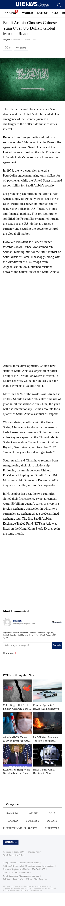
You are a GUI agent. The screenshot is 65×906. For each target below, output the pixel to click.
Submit (57, 645)
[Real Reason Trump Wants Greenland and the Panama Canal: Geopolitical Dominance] (17, 759)
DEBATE (52, 820)
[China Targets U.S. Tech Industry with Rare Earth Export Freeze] (17, 695)
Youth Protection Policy (14, 855)
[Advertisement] (31, 296)
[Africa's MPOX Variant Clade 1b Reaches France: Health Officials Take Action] (17, 727)
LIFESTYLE (52, 828)
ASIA (55, 12)
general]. (51, 633)
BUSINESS (32, 820)
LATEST (42, 12)
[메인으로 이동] (32, 6)
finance (33, 633)
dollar (16, 633)
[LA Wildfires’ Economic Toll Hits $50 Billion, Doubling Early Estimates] (47, 727)
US (54, 635)
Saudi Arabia (46, 635)
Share (23, 47)
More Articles (57, 622)
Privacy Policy (35, 852)
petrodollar (34, 635)
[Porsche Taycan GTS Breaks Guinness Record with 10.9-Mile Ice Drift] (47, 695)
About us (7, 852)
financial (42, 633)
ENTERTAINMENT (14, 828)
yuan (6, 637)
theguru (6, 39)
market (13, 635)
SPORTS (33, 828)
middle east (23, 635)
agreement (8, 633)
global (6, 635)
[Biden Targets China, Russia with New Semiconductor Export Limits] (47, 759)
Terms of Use (20, 852)
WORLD (27, 12)
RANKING (9, 12)
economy (24, 633)
